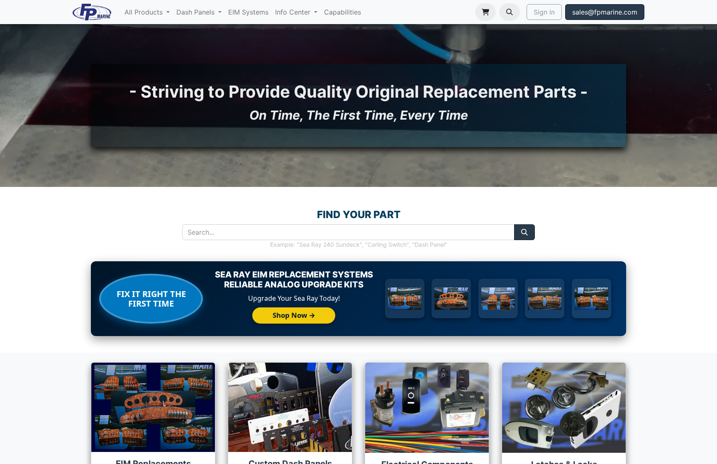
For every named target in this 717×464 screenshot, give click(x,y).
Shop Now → (294, 315)
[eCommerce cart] (485, 12)
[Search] (524, 232)
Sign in (544, 12)
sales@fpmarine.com (604, 12)
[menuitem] (147, 12)
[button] (509, 12)
